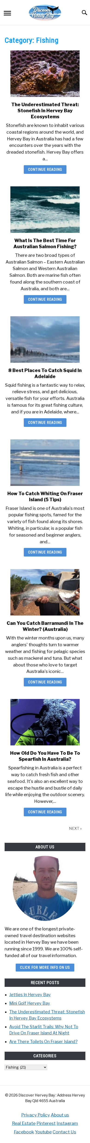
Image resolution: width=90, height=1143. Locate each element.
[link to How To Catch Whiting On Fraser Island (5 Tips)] (45, 462)
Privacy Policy (35, 1115)
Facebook (24, 1132)
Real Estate (24, 1123)
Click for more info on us (45, 967)
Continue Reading (45, 169)
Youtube (43, 1132)
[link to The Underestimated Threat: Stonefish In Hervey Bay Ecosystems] (45, 73)
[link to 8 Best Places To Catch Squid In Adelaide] (45, 339)
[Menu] (7, 13)
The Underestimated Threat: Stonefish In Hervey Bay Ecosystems (45, 110)
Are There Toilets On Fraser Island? (43, 1041)
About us (60, 1115)
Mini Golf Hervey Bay (29, 1003)
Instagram (67, 1123)
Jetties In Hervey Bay (30, 994)
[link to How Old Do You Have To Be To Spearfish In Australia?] (45, 722)
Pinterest (46, 1123)
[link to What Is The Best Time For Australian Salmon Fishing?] (45, 209)
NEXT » (75, 828)
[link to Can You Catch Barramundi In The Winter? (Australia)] (45, 592)
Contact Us (64, 1132)
